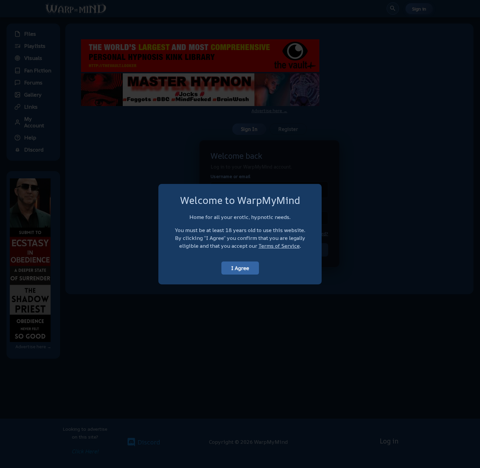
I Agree (240, 268)
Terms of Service (279, 245)
